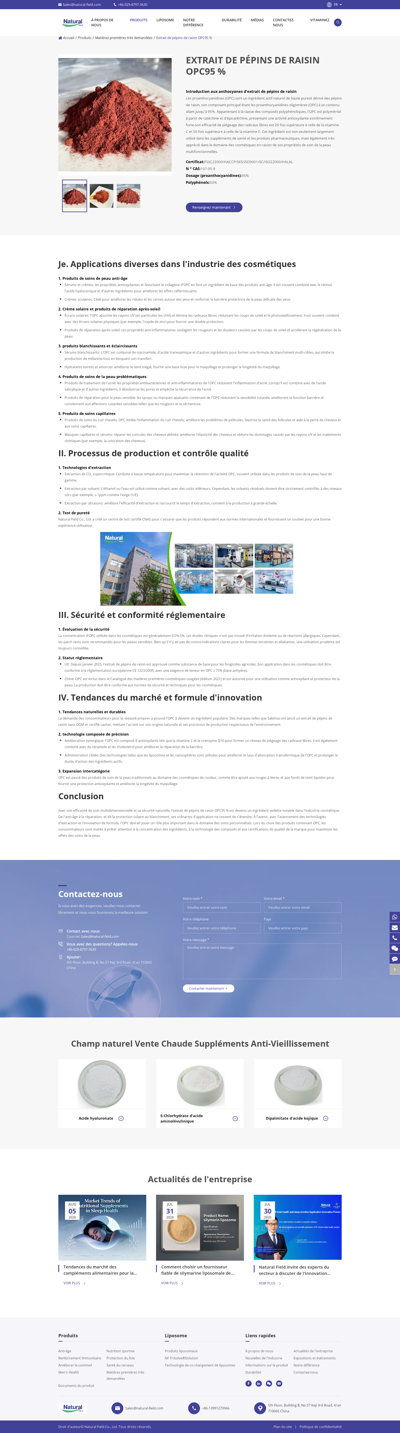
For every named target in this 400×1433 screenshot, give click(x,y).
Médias (257, 20)
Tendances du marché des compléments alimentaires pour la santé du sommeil (99, 1270)
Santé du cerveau (120, 1365)
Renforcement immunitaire (79, 1358)
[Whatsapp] (395, 917)
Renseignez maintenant (214, 207)
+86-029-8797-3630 (132, 4)
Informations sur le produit (266, 1365)
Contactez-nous (283, 22)
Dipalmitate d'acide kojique (292, 1118)
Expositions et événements (315, 1358)
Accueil (68, 37)
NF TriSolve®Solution (181, 1358)
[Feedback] (395, 959)
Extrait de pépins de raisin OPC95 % (184, 37)
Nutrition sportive (120, 1351)
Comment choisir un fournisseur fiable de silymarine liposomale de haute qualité (196, 1270)
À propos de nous (102, 22)
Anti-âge (64, 1351)
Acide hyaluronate (96, 1118)
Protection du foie (120, 1358)
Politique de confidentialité (321, 1426)
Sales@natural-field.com (82, 4)
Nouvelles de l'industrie (263, 1358)
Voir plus (75, 1283)
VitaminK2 (319, 20)
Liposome (165, 20)
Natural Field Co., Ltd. (101, 1426)
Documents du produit (76, 1385)
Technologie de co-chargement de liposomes (200, 1365)
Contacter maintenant (208, 988)
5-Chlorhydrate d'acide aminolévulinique (181, 1118)
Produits (138, 20)
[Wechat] (395, 948)
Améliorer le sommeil (75, 1365)
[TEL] (395, 938)
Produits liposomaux (181, 1351)
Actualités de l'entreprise (200, 1179)
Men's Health (68, 1372)
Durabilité (232, 20)
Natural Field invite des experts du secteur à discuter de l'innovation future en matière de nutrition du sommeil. (294, 1270)
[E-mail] (395, 927)
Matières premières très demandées (123, 37)
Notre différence (193, 22)
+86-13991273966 (215, 1408)
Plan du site (283, 1426)
